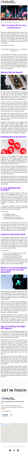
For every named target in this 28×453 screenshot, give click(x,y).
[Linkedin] (18, 450)
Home (2, 22)
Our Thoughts (8, 22)
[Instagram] (14, 450)
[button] (2, 6)
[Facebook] (10, 450)
